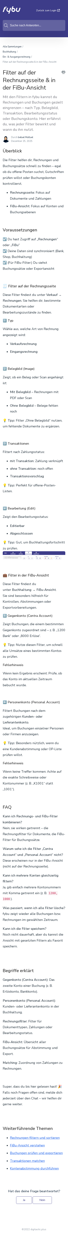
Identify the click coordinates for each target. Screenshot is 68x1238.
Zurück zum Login (46, 10)
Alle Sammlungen (12, 46)
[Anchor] (25, 150)
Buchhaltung (9, 51)
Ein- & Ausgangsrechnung (16, 56)
